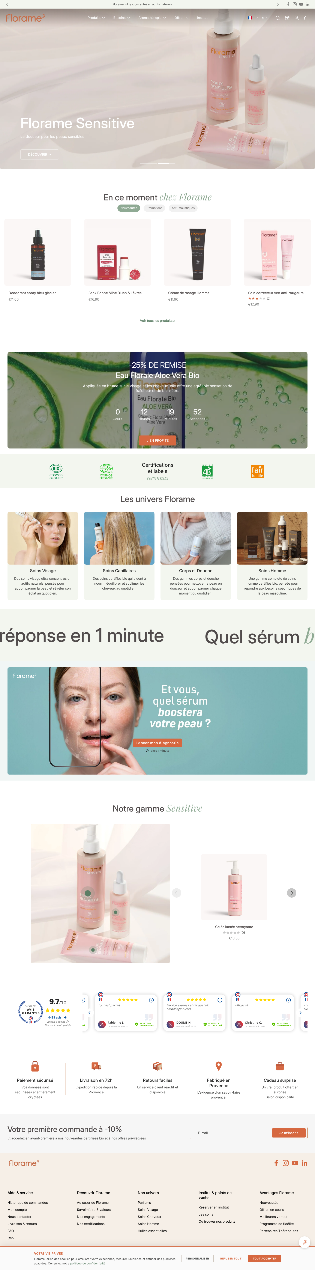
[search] (277, 18)
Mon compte (17, 1210)
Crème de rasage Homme (188, 293)
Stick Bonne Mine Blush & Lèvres (115, 293)
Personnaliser (197, 1258)
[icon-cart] (306, 18)
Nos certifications (91, 1224)
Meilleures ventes (273, 1217)
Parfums (144, 1203)
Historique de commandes (28, 1203)
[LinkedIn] (305, 1163)
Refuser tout (231, 1258)
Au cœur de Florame (93, 1203)
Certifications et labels (157, 471)
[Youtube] (301, 4)
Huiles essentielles (152, 1231)
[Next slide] (291, 893)
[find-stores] (287, 18)
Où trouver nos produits (217, 1221)
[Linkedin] (307, 4)
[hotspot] (88, 893)
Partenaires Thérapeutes (279, 1231)
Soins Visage (148, 1210)
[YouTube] (295, 1163)
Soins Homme (148, 1224)
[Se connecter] (296, 18)
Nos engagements (91, 1217)
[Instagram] (294, 4)
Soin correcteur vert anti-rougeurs (276, 293)
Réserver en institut (214, 1207)
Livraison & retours (22, 1224)
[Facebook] (288, 4)
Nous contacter (20, 1217)
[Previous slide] (7, 4)
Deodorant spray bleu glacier (32, 293)
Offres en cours (272, 1210)
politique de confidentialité (87, 1263)
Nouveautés (269, 1203)
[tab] (148, 164)
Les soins (206, 1214)
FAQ (11, 1231)
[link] (174, 321)
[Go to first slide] (278, 4)
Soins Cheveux (149, 1217)
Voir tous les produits (156, 321)
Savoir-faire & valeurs (94, 1210)
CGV (11, 1238)
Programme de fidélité (277, 1224)
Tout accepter (264, 1258)
